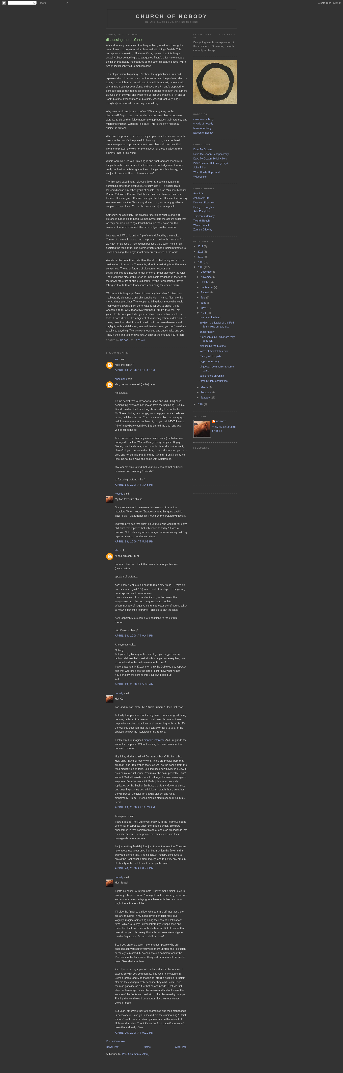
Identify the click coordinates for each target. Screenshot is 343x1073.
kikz (117, 359)
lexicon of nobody (203, 132)
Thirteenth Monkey (204, 216)
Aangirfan (198, 193)
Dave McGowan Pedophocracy (211, 154)
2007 (201, 404)
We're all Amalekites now (214, 351)
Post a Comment (115, 1041)
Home (147, 1046)
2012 (201, 246)
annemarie (121, 378)
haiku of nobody (202, 128)
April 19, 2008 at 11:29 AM (135, 807)
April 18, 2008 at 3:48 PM (134, 484)
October (206, 282)
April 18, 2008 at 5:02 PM (134, 541)
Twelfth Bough (201, 220)
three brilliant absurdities (214, 380)
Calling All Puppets (210, 356)
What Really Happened (206, 172)
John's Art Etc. (201, 197)
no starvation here (210, 317)
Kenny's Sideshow (203, 202)
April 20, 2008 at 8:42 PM (134, 868)
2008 (201, 267)
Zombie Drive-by (202, 229)
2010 (201, 256)
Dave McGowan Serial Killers (210, 158)
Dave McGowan (202, 149)
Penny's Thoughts (203, 207)
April (204, 313)
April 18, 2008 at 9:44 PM (134, 635)
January (206, 397)
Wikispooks (200, 176)
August (205, 292)
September (207, 287)
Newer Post (112, 1046)
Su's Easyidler (201, 211)
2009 (201, 261)
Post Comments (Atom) (135, 1054)
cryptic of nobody (203, 123)
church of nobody (171, 16)
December (207, 271)
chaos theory (207, 331)
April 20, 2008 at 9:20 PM (134, 1032)
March (205, 387)
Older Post (181, 1046)
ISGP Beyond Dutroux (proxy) (210, 163)
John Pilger (199, 167)
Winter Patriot (201, 225)
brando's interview (154, 740)
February (206, 392)
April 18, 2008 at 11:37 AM (135, 369)
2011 (201, 251)
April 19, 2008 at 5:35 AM (134, 684)
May (203, 307)
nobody (119, 493)
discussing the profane (213, 345)
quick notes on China (212, 375)
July (203, 297)
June (204, 302)
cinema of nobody (203, 119)
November (207, 276)
